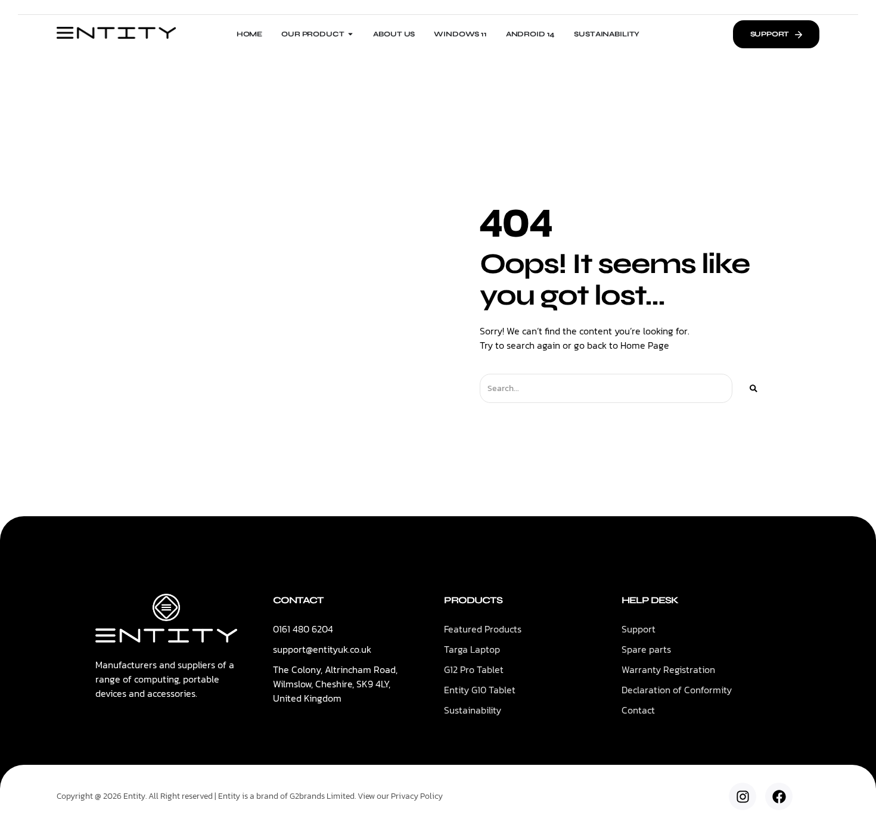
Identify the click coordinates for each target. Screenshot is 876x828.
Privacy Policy (417, 796)
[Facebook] (779, 796)
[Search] (753, 388)
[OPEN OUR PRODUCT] (350, 34)
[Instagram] (742, 796)
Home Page (644, 345)
